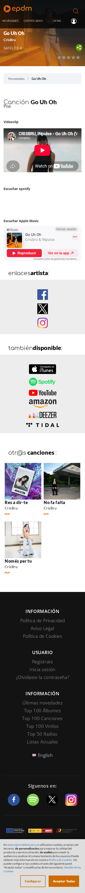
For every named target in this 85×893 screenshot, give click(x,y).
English (45, 755)
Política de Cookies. (60, 860)
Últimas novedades (42, 703)
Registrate (42, 662)
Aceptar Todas (64, 881)
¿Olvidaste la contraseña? (42, 677)
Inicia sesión (76, 21)
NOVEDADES (10, 20)
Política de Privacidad (42, 620)
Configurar (33, 881)
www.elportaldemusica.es (23, 844)
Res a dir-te (16, 502)
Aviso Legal (42, 628)
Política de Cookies (42, 636)
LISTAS (57, 20)
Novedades (16, 79)
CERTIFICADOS (33, 20)
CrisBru (11, 508)
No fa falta (54, 502)
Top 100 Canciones (42, 718)
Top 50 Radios (42, 734)
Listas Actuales (42, 742)
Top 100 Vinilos (42, 726)
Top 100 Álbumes (42, 710)
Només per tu (18, 561)
